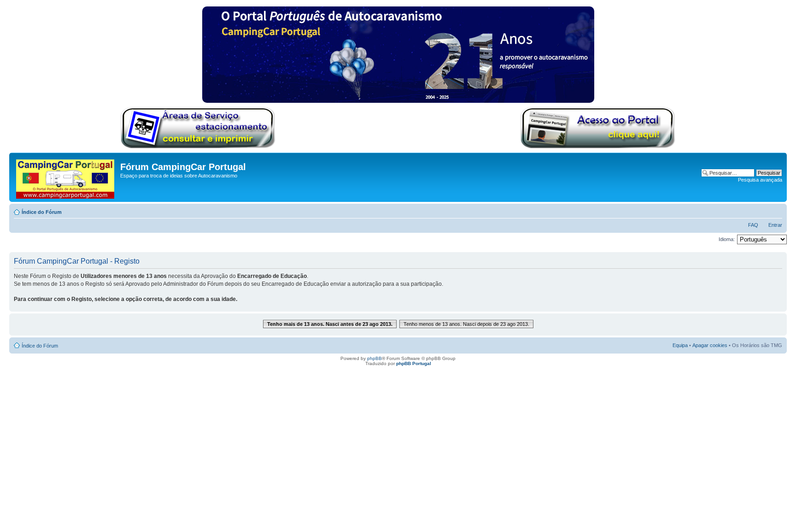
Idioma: (727, 239)
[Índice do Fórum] (66, 177)
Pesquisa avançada (760, 180)
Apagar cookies (709, 345)
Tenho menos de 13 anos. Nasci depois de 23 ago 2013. (466, 324)
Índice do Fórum (42, 212)
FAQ (753, 225)
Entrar (775, 225)
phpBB (374, 358)
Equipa (680, 345)
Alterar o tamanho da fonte (775, 210)
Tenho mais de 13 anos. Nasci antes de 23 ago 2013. (329, 324)
